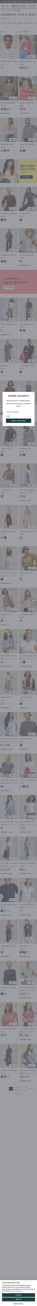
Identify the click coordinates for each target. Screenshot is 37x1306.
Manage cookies (18, 1303)
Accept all (18, 1295)
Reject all (18, 1299)
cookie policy (18, 1291)
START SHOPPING (18, 421)
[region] (18, 1293)
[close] (32, 393)
